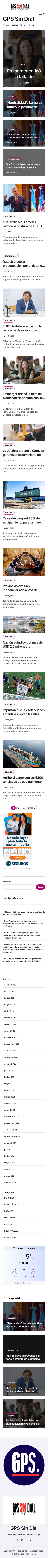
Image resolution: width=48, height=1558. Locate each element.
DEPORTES (9, 1198)
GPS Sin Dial (18, 18)
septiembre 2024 (12, 1136)
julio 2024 (9, 1149)
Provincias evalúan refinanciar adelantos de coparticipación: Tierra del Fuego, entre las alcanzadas (23, 592)
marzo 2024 (9, 1176)
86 (29, 808)
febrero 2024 (10, 1182)
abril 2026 (9, 1011)
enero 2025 (9, 1110)
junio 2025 (9, 1077)
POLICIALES (9, 1224)
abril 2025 (9, 1090)
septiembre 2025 (12, 1057)
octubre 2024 (10, 1130)
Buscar (7, 881)
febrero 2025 (10, 1103)
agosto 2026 (10, 985)
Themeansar (30, 1554)
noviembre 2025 (11, 1044)
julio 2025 (9, 1070)
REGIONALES (10, 1237)
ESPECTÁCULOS (11, 1204)
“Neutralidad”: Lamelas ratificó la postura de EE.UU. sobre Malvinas (24, 107)
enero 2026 (9, 1031)
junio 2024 (9, 1156)
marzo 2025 (9, 1097)
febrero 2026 (10, 1024)
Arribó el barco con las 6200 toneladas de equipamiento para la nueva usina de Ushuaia (23, 784)
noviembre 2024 (11, 1123)
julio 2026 (9, 991)
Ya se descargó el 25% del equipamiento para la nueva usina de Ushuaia (23, 522)
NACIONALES (10, 1218)
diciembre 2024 (11, 1116)
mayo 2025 (9, 1083)
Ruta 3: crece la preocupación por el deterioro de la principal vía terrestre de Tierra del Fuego (23, 167)
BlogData (16, 1554)
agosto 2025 (10, 1064)
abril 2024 (9, 1169)
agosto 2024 (10, 1143)
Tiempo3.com (28, 1283)
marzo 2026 (9, 1018)
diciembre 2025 (11, 1037)
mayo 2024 (9, 1163)
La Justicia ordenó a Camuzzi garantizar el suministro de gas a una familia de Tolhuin (24, 455)
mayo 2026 (9, 1004)
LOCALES (24, 64)
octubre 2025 (10, 1051)
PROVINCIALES (13, 159)
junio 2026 (9, 998)
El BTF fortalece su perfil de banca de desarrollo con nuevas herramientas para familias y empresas (21, 935)
